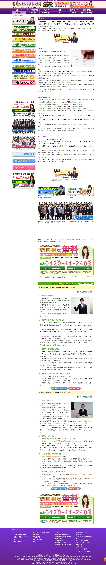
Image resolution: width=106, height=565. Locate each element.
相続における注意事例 (61, 534)
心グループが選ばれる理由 (41, 532)
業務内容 (18, 15)
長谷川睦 (87, 291)
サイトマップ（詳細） (82, 549)
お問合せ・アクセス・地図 (82, 551)
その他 (56, 532)
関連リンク (79, 544)
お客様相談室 (59, 540)
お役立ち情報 (38, 539)
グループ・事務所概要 (20, 534)
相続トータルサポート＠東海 (53, 555)
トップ (13, 15)
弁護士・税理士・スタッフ (21, 537)
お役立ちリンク (80, 546)
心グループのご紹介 (61, 542)
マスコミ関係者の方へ (82, 540)
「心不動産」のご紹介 (82, 532)
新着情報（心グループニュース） (63, 545)
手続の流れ (37, 537)
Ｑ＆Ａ (36, 541)
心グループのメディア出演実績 (84, 537)
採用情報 (78, 534)
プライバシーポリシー (82, 542)
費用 (15, 539)
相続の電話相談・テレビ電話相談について (63, 537)
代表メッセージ (18, 541)
